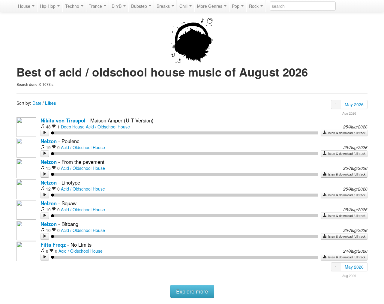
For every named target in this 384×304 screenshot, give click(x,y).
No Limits (81, 244)
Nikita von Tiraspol (63, 120)
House (25, 6)
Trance (96, 6)
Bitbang (70, 223)
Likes (50, 103)
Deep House (73, 127)
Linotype (71, 182)
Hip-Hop (48, 6)
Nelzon (48, 141)
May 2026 (354, 104)
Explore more (192, 291)
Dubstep (139, 6)
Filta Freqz (53, 244)
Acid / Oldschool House (108, 127)
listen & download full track (346, 133)
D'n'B (117, 6)
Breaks (164, 6)
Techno (72, 6)
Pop (236, 6)
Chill (184, 6)
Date (36, 103)
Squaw (69, 203)
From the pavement (83, 161)
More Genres (210, 6)
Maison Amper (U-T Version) (122, 120)
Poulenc (70, 141)
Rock (254, 6)
